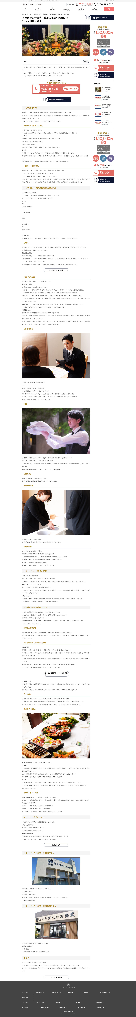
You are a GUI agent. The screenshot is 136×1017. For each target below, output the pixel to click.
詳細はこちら (56, 845)
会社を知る (25, 1002)
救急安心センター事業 (56, 270)
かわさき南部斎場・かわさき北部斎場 (56, 674)
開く (85, 61)
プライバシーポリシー (68, 1011)
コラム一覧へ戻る (56, 977)
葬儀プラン (25, 997)
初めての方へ (25, 992)
